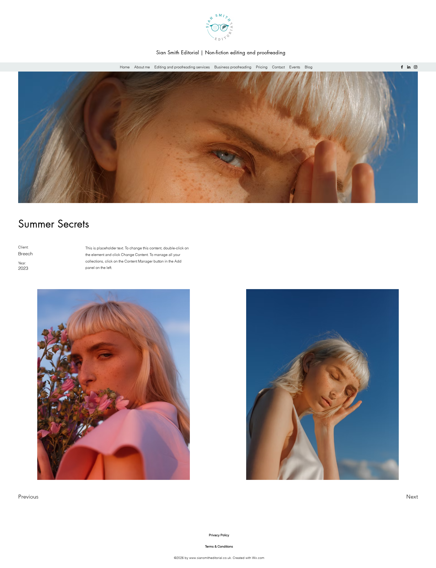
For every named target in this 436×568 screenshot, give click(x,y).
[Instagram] (415, 67)
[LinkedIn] (408, 67)
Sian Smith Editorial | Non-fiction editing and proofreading (220, 52)
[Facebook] (402, 67)
